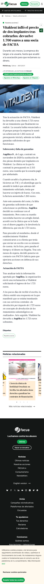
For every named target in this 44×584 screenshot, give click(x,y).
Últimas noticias (22, 460)
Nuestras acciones (22, 464)
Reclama (22, 524)
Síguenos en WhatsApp (12, 78)
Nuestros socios (9, 336)
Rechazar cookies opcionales (14, 572)
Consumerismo (22, 472)
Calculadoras (22, 528)
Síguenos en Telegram (30, 78)
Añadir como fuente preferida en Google (18, 74)
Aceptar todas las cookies (13, 580)
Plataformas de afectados (22, 506)
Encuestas (22, 510)
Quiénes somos (22, 541)
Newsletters (22, 476)
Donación (35, 4)
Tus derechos (22, 521)
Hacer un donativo (22, 448)
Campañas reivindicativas (22, 503)
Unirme (24, 4)
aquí (3, 563)
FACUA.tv (22, 468)
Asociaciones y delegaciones (22, 544)
